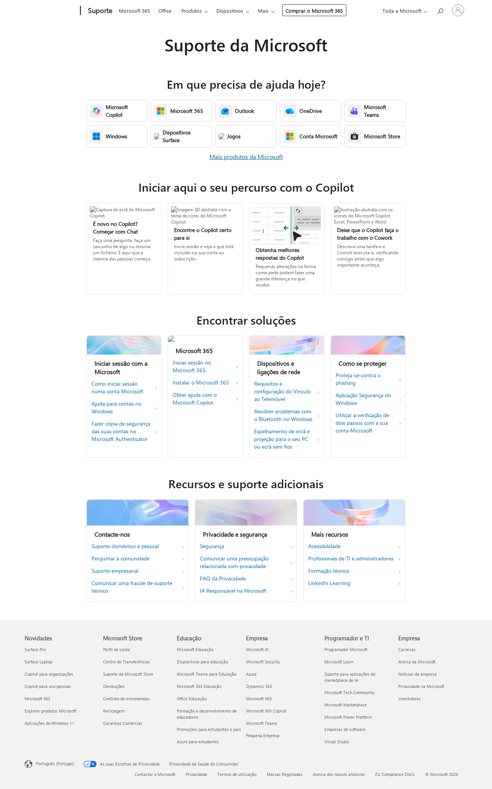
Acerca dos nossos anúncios (339, 774)
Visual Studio (336, 741)
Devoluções (114, 686)
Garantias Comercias (122, 723)
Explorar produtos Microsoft (50, 711)
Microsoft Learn (339, 662)
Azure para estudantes (198, 741)
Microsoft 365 (134, 10)
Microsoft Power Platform (348, 717)
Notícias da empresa (417, 674)
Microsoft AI (257, 649)
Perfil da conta (116, 649)
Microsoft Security (263, 662)
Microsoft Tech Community (349, 692)
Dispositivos (229, 10)
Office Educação (191, 698)
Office (164, 10)
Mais (263, 10)
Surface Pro (35, 649)
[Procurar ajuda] (440, 9)
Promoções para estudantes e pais (209, 729)
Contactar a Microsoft (155, 774)
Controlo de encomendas (126, 698)
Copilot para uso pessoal (48, 686)
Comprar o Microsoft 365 (314, 10)
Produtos (191, 10)
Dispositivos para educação (202, 662)
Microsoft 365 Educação (199, 686)
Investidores (409, 698)
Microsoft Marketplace (345, 705)
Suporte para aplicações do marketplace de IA (349, 677)
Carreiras (407, 649)
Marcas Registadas (285, 774)
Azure (251, 674)
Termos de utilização (237, 774)
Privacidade (196, 774)
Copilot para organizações (49, 674)
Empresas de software (345, 729)
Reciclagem (114, 711)
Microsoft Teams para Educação (206, 674)
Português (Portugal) (55, 763)
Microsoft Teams (261, 723)
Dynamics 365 (259, 686)
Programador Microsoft (345, 649)
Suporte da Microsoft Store (128, 674)
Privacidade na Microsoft (421, 686)
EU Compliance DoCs (395, 774)
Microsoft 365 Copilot (266, 711)
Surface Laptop (38, 662)
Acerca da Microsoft (416, 662)
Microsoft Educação (195, 649)
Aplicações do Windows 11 (49, 723)
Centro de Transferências (126, 662)
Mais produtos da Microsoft (246, 156)
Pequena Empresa (262, 735)
